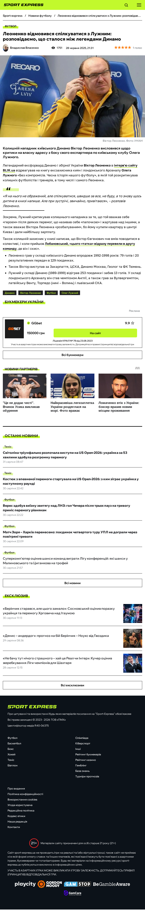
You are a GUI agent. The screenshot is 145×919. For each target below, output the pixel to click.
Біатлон (13, 765)
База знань (82, 771)
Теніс (8, 446)
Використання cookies (22, 799)
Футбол (10, 26)
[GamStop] (77, 884)
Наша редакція (17, 821)
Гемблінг (80, 765)
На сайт (95, 333)
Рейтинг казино (85, 760)
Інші (78, 749)
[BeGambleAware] (111, 884)
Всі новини (72, 583)
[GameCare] (72, 893)
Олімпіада (81, 738)
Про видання (16, 788)
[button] (126, 5)
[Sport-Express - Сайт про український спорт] (21, 5)
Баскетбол (14, 743)
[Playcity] (25, 884)
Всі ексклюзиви (72, 685)
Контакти (14, 827)
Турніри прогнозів (87, 776)
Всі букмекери (72, 355)
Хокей (11, 754)
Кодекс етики (16, 816)
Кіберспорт (82, 743)
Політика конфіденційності (25, 794)
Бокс (11, 749)
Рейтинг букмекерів (88, 754)
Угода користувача (20, 805)
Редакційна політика (21, 810)
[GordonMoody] (50, 884)
